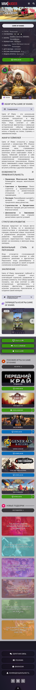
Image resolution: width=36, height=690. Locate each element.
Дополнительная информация (14, 297)
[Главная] (9, 4)
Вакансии (19, 667)
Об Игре (8, 97)
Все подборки (17, 510)
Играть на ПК (17, 60)
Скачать (16, 97)
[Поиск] (33, 3)
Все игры (17, 366)
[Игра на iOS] (21, 34)
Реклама (19, 660)
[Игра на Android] (18, 34)
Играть (24, 97)
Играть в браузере (18, 410)
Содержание (12, 109)
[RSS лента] (23, 681)
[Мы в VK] (13, 681)
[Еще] (30, 97)
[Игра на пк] (15, 34)
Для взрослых (14, 39)
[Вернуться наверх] (18, 688)
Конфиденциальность (19, 673)
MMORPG (26, 36)
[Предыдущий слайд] (3, 321)
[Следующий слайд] (32, 321)
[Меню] (29, 3)
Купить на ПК (18, 432)
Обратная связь (19, 654)
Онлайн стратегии (16, 36)
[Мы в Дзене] (18, 681)
